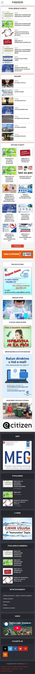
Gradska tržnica (20, 83)
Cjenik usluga (19, 92)
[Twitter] (10, 648)
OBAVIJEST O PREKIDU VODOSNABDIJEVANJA (25, 236)
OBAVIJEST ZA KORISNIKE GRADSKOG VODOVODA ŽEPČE (22, 51)
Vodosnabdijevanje (21, 109)
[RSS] (5, 654)
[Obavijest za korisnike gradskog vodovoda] (9, 152)
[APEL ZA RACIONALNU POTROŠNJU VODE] (25, 188)
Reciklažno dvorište (9, 608)
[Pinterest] (25, 648)
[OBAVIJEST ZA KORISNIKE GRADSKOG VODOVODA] (9, 170)
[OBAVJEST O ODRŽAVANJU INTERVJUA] (25, 152)
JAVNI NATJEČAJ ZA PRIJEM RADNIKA (25, 177)
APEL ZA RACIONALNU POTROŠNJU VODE (25, 196)
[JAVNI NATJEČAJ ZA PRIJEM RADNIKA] (25, 170)
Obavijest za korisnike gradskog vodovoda (9, 161)
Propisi (5, 605)
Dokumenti (6, 602)
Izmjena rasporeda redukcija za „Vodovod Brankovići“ (22, 69)
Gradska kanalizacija (21, 118)
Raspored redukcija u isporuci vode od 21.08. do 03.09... (21, 33)
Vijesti (16, 13)
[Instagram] (5, 648)
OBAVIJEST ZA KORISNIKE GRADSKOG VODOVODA (9, 179)
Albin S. (26, 663)
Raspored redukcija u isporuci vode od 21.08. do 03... (21, 579)
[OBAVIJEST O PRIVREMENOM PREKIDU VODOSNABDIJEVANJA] (9, 228)
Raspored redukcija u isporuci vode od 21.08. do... (21, 502)
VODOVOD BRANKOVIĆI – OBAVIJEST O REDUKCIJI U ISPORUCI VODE (9, 218)
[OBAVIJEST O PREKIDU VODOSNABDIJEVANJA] (25, 228)
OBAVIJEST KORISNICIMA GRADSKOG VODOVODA (22, 15)
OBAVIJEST (17, 492)
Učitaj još (18, 246)
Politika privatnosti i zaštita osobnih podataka (17, 596)
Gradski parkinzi (20, 100)
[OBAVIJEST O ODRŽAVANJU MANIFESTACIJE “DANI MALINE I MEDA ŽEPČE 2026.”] (9, 188)
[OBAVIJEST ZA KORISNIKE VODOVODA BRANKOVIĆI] (25, 208)
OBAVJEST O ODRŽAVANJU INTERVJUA (22, 41)
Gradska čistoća (20, 136)
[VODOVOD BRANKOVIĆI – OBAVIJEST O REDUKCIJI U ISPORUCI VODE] (9, 208)
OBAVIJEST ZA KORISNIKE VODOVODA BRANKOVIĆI (25, 217)
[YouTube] (20, 648)
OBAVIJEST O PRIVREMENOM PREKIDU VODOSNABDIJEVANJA (9, 237)
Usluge (16, 81)
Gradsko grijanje (20, 127)
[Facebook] (15, 648)
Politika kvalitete (8, 599)
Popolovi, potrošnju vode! (20, 59)
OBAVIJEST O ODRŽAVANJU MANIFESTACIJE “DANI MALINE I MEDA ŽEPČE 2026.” (9, 198)
